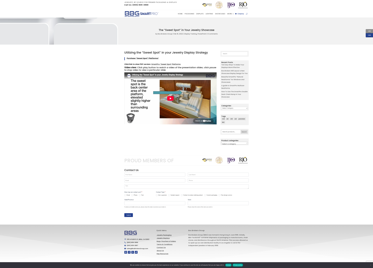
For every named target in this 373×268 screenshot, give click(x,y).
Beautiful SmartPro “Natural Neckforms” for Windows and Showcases (232, 79)
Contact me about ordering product (193, 195)
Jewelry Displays (163, 238)
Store (189, 199)
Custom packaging (211, 195)
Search (244, 132)
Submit (128, 215)
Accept (228, 265)
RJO (223, 122)
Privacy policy (238, 265)
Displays (200, 14)
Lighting (209, 14)
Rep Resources (162, 254)
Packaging (189, 14)
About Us (160, 251)
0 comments (213, 34)
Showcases (220, 14)
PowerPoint (202, 34)
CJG (223, 119)
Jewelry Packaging (164, 235)
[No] (371, 265)
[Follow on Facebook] (129, 252)
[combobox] (234, 143)
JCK (231, 119)
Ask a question (162, 195)
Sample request (174, 195)
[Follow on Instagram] (125, 252)
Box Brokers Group (165, 34)
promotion (242, 119)
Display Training (190, 34)
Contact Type (160, 192)
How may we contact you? (133, 192)
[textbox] (234, 144)
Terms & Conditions (164, 244)
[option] (207, 5)
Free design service (226, 195)
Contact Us (161, 247)
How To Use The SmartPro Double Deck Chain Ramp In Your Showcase (234, 94)
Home (180, 14)
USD (368, 31)
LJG (236, 119)
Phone (135, 195)
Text (142, 195)
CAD (368, 35)
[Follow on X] (132, 252)
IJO (227, 119)
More (229, 14)
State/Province (129, 199)
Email (128, 195)
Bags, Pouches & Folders (166, 241)
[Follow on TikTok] (136, 252)
